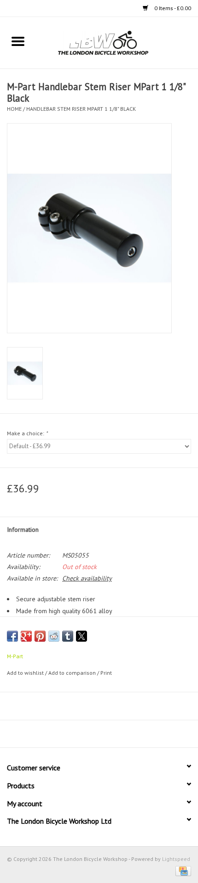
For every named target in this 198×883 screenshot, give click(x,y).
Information (23, 529)
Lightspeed (176, 858)
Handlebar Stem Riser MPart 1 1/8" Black (81, 108)
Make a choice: (27, 433)
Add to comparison (72, 672)
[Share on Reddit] (53, 636)
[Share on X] (81, 636)
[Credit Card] (181, 870)
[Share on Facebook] (12, 636)
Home (14, 108)
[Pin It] (40, 636)
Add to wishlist (26, 672)
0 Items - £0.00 (172, 8)
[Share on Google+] (26, 636)
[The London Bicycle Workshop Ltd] (117, 42)
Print (106, 672)
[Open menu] (18, 41)
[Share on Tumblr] (67, 636)
